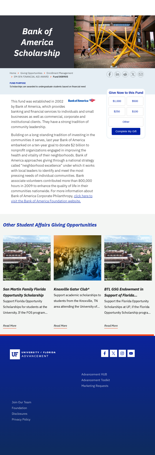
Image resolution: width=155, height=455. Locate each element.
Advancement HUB (94, 374)
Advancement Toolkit (95, 380)
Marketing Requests (94, 386)
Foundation (19, 408)
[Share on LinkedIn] (118, 76)
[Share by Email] (141, 76)
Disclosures (19, 414)
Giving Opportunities (31, 73)
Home (13, 73)
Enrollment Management (60, 73)
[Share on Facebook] (110, 76)
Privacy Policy (21, 419)
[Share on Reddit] (126, 76)
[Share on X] (134, 76)
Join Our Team (21, 402)
